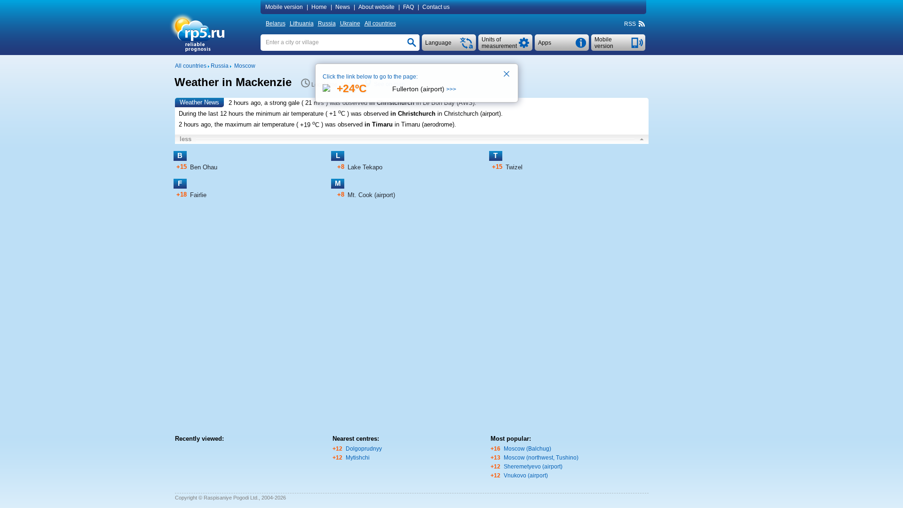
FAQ (408, 7)
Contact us (436, 7)
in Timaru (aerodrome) (424, 124)
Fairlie (198, 194)
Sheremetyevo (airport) (533, 466)
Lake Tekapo (365, 167)
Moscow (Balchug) (527, 448)
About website (376, 7)
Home (319, 7)
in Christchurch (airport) (469, 113)
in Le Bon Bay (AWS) (445, 102)
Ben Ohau (203, 167)
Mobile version (284, 7)
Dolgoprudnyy (364, 448)
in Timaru (378, 124)
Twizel (514, 167)
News (342, 7)
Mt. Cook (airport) (371, 194)
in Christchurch (391, 102)
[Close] (507, 75)
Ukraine (350, 23)
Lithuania (302, 23)
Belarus (275, 23)
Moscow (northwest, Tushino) (541, 457)
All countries (380, 23)
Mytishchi (358, 457)
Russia (327, 23)
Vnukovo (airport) (526, 475)
